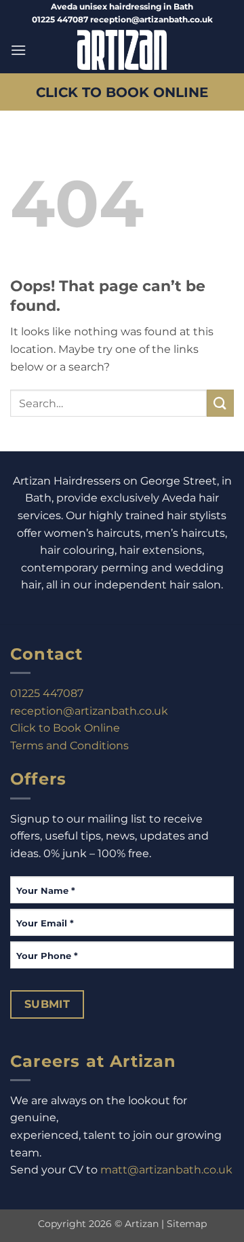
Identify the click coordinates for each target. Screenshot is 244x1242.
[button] (18, 50)
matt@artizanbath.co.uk (166, 1169)
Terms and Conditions (69, 745)
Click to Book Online (65, 727)
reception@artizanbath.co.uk (89, 710)
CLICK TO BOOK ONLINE (122, 91)
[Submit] (220, 403)
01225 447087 (46, 693)
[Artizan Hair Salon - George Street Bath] (122, 49)
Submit (47, 1004)
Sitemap (187, 1224)
